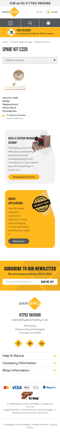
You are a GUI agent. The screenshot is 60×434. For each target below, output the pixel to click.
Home (5, 42)
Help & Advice (13, 356)
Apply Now (19, 241)
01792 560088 (38, 3)
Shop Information (16, 370)
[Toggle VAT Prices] (47, 12)
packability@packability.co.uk (30, 319)
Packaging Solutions (24, 177)
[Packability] (10, 11)
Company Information (19, 363)
